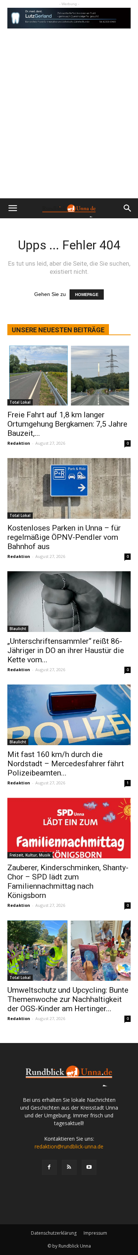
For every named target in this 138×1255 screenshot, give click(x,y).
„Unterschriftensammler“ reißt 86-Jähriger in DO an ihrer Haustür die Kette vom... (65, 650)
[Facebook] (49, 1167)
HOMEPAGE (86, 294)
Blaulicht (18, 628)
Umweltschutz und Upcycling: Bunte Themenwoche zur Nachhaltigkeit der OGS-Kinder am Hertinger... (67, 999)
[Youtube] (89, 1167)
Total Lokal (20, 402)
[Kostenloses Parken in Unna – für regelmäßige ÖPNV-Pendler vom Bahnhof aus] (69, 488)
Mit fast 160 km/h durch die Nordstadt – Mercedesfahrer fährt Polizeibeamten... (65, 763)
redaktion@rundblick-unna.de (69, 1146)
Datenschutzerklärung (54, 1233)
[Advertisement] (69, 125)
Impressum (95, 1233)
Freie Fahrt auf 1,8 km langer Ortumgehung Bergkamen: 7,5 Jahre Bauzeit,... (67, 424)
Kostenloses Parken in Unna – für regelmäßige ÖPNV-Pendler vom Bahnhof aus (64, 537)
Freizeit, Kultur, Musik (30, 855)
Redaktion (18, 443)
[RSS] (69, 1167)
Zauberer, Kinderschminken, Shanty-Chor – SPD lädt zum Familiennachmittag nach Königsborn (67, 881)
